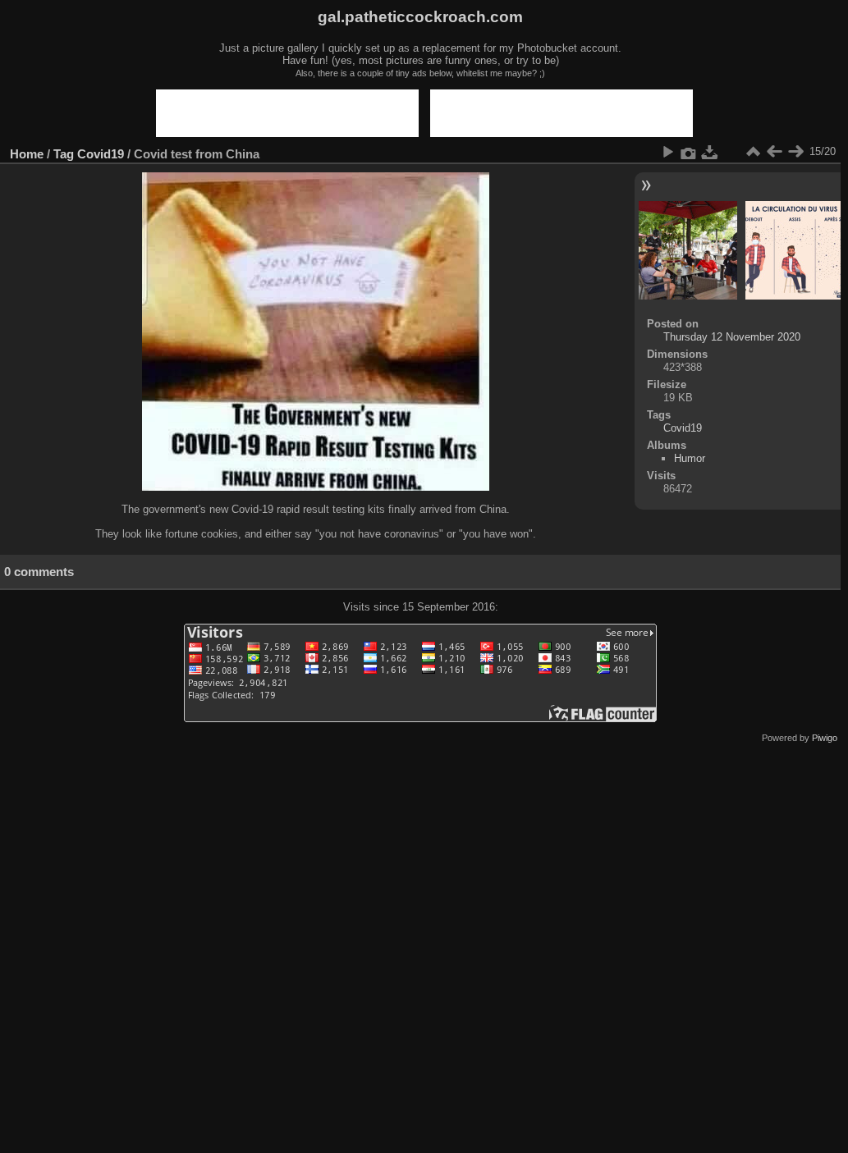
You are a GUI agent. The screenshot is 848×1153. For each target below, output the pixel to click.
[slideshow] (667, 151)
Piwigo (824, 738)
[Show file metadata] (688, 151)
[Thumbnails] (752, 151)
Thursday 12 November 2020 (731, 337)
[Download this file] (710, 151)
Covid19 (100, 154)
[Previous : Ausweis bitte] (774, 151)
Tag (63, 154)
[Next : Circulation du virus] (795, 151)
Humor (689, 458)
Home (27, 154)
